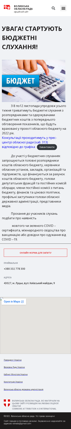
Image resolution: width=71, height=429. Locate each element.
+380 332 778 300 (14, 268)
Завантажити (47, 147)
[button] (63, 8)
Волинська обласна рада (23, 7)
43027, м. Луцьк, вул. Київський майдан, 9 (29, 283)
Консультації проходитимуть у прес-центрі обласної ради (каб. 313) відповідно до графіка (29, 142)
